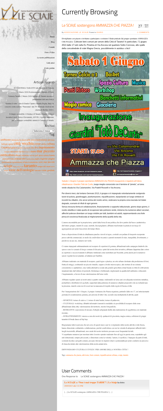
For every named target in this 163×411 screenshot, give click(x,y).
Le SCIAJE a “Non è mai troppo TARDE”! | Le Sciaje (90, 382)
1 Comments (143, 32)
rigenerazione (7, 162)
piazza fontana (49, 155)
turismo (38, 170)
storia (15, 166)
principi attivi (20, 158)
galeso (14, 147)
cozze (37, 143)
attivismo (51, 140)
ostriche (32, 155)
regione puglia (47, 158)
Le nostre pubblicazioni (46, 57)
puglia (37, 158)
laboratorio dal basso (18, 151)
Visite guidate (49, 68)
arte (29, 139)
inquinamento (47, 147)
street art (20, 166)
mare (33, 151)
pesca (41, 155)
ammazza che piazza (18, 140)
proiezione (30, 159)
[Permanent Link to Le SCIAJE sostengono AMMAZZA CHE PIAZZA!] (98, 25)
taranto (30, 165)
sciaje (8, 165)
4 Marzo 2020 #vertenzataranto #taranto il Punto (36, 92)
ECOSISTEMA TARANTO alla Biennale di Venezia (34, 88)
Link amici (51, 62)
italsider (7, 152)
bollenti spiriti (7, 144)
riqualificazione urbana (108, 355)
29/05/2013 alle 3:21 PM (73, 385)
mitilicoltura (7, 155)
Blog (53, 41)
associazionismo (39, 139)
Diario (100, 32)
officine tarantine (22, 155)
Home (52, 36)
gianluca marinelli (24, 148)
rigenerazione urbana (20, 162)
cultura (51, 143)
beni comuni (94, 355)
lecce (28, 152)
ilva (36, 147)
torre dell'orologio (21, 169)
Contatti (52, 47)
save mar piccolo (47, 161)
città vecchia (24, 143)
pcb (36, 155)
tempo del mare (44, 166)
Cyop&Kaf (6, 147)
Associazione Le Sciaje (76, 32)
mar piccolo (46, 150)
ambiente (5, 139)
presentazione (8, 158)
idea (32, 147)
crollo (43, 143)
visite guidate (48, 170)
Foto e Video (50, 52)
